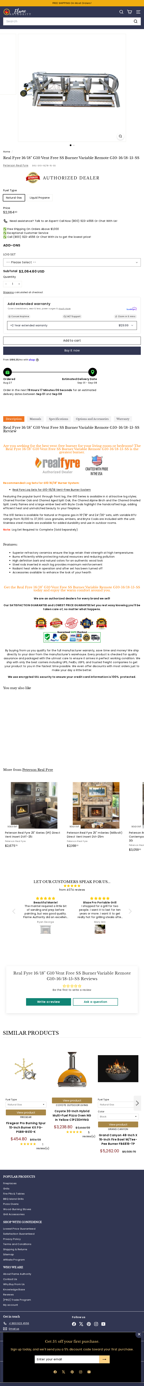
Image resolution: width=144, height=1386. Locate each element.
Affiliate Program (14, 1259)
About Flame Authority (17, 1274)
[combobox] (72, 21)
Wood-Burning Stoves (17, 1209)
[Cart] (129, 11)
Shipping (8, 292)
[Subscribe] (104, 1359)
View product (26, 1112)
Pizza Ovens (11, 1204)
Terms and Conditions (17, 1244)
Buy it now (72, 350)
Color (101, 1111)
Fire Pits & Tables (14, 1193)
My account (10, 1305)
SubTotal (10, 271)
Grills (6, 1188)
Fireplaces (10, 1183)
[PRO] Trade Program (17, 1300)
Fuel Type (11, 1099)
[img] (72, 886)
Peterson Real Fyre (15, 165)
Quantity (9, 277)
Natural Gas (14, 198)
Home (7, 151)
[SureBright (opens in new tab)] (131, 308)
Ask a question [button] (95, 1002)
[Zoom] (120, 136)
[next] (137, 1104)
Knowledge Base (14, 1289)
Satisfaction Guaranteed (18, 1234)
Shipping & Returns (15, 1249)
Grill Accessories (14, 1214)
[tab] (13, 419)
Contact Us (10, 1279)
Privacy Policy (12, 1239)
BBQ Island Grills (13, 1199)
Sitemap (8, 1254)
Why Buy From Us (14, 1284)
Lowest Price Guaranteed (19, 1229)
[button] (14, 911)
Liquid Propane (40, 198)
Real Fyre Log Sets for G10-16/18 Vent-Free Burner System (52, 490)
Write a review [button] (48, 1002)
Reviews (8, 1294)
